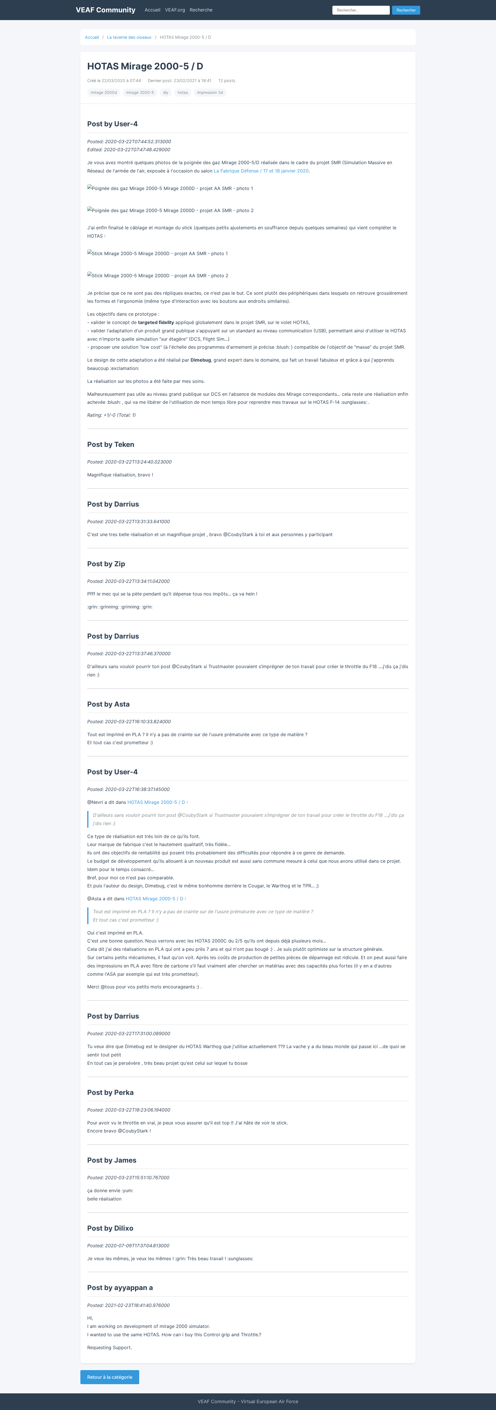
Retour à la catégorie (109, 1377)
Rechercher (406, 10)
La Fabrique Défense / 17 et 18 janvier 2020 (261, 171)
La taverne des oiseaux (129, 37)
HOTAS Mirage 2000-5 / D (156, 802)
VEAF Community (105, 10)
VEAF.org (175, 10)
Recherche (201, 10)
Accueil (152, 10)
